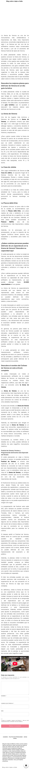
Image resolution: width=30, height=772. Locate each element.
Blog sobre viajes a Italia (14, 1)
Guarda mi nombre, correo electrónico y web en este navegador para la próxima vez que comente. (15, 721)
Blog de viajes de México (9, 743)
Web (2, 710)
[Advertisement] (15, 18)
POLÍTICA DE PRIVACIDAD (16, 736)
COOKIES (5, 736)
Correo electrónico (7, 703)
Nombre (3, 695)
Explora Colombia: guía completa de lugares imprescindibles (13, 748)
